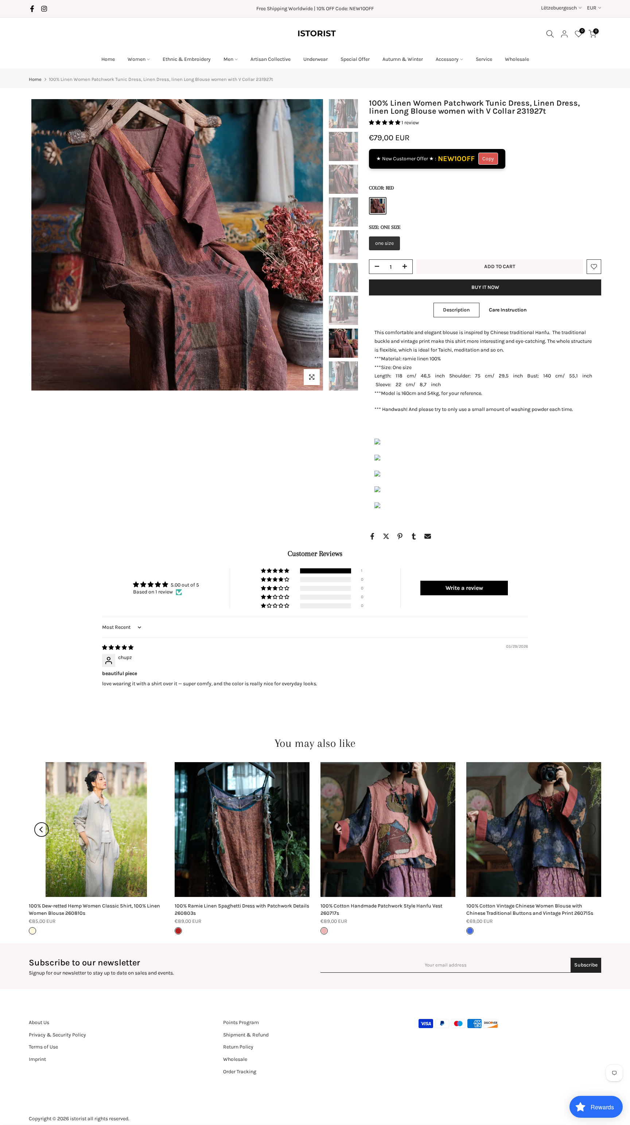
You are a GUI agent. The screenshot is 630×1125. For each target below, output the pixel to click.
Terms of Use (43, 1047)
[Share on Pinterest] (400, 536)
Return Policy (238, 1047)
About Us (39, 1022)
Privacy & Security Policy (57, 1035)
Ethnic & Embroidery (187, 59)
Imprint (37, 1059)
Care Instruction (508, 310)
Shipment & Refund (246, 1035)
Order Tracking (239, 1072)
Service (484, 59)
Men (228, 59)
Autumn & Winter (402, 59)
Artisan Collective (270, 59)
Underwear (315, 59)
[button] (385, 122)
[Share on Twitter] (386, 536)
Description (456, 310)
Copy (488, 159)
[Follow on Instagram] (44, 8)
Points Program (241, 1022)
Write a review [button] (464, 587)
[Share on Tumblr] (414, 536)
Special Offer (355, 59)
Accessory (447, 59)
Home (108, 59)
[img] (117, 647)
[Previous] (41, 245)
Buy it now (485, 287)
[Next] (312, 245)
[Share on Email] (427, 536)
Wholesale (517, 59)
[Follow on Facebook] (32, 8)
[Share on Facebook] (372, 536)
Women (136, 59)
